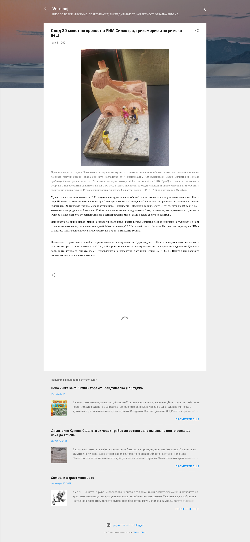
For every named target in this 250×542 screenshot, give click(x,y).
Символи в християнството (72, 478)
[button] (197, 31)
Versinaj (60, 8)
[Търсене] (204, 10)
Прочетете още (187, 419)
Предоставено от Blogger (127, 525)
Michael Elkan (139, 532)
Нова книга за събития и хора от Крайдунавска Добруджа (97, 388)
